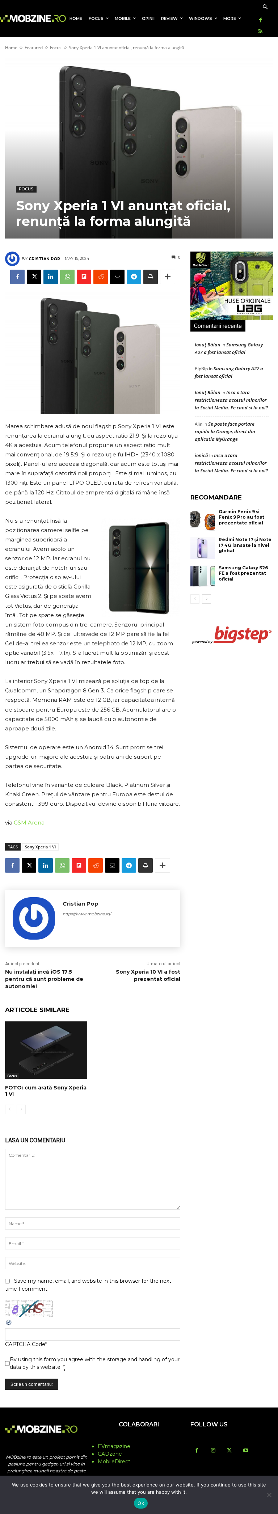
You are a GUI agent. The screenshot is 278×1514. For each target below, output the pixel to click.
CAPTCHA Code (25, 1344)
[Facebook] (260, 20)
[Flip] (84, 277)
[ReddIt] (100, 277)
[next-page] (206, 599)
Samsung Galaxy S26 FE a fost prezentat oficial (243, 573)
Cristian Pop (44, 258)
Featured (34, 48)
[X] (34, 277)
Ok (141, 1503)
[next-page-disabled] (21, 1109)
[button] (265, 7)
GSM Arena (29, 822)
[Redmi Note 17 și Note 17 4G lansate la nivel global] (202, 548)
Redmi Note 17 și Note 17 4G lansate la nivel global (245, 545)
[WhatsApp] (67, 277)
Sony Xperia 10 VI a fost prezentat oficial (148, 975)
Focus (56, 48)
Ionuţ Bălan (207, 344)
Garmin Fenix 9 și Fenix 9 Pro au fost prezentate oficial (241, 517)
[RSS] (260, 31)
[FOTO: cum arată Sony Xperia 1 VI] (46, 1050)
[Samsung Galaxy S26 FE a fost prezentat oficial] (202, 576)
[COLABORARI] (139, 1438)
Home (11, 48)
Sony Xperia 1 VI (40, 846)
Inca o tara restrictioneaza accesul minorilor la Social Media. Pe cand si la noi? (231, 400)
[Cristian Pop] (13, 259)
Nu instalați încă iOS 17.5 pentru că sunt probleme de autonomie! (44, 979)
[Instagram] (213, 1451)
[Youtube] (245, 1451)
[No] (269, 1494)
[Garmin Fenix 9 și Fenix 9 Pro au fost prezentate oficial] (202, 520)
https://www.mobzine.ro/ (87, 913)
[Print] (150, 277)
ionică (201, 455)
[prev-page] (9, 1109)
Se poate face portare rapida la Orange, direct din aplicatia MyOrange (225, 431)
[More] (167, 277)
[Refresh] (9, 1324)
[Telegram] (134, 277)
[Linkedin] (50, 277)
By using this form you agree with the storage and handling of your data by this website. (95, 1363)
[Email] (117, 277)
